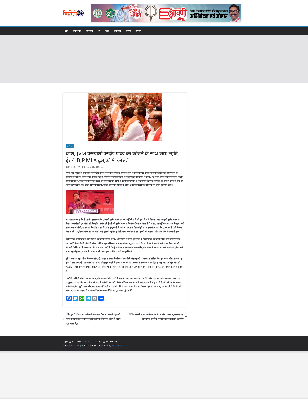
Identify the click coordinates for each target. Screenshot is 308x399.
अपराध (138, 30)
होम (66, 30)
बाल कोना (117, 30)
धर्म (99, 30)
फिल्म (128, 30)
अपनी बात (77, 30)
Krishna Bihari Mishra (93, 167)
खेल (107, 30)
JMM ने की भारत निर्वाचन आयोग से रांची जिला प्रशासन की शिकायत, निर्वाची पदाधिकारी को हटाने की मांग (156, 317)
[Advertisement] (154, 58)
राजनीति (89, 30)
